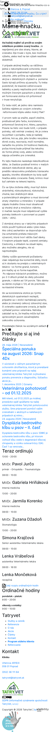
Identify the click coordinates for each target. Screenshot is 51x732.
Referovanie (14, 644)
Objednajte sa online (19, 4)
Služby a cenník (16, 621)
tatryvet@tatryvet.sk (22, 16)
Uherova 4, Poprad (20, 9)
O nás (11, 627)
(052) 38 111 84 (18, 12)
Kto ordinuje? (17, 19)
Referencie (13, 624)
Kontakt (12, 638)
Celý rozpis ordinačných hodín (22, 585)
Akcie (11, 631)
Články (11, 634)
